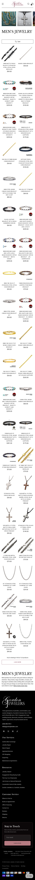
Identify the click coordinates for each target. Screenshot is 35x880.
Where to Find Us (7, 798)
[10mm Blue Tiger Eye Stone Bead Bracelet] (9, 455)
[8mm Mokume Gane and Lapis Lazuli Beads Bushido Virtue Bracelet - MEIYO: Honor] (9, 241)
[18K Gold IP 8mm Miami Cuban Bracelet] (9, 149)
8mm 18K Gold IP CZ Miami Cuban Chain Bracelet (9, 345)
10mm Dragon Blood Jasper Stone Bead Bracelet (26, 285)
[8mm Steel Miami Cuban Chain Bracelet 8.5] (9, 301)
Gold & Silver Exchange (8, 741)
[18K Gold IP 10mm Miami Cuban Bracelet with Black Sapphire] (25, 361)
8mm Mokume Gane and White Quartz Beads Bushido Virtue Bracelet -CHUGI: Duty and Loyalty (25, 223)
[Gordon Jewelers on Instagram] (8, 731)
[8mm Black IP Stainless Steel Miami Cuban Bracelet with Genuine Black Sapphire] (25, 117)
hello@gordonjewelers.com (10, 726)
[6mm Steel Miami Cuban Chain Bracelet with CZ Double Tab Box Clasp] (9, 179)
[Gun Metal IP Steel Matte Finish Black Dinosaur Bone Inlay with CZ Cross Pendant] (9, 631)
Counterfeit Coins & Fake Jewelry (11, 784)
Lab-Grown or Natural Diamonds (11, 781)
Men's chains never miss (20, 686)
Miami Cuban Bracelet (25, 63)
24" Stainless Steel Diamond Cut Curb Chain (9, 585)
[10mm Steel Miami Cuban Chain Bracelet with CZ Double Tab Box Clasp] (25, 601)
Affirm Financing (7, 805)
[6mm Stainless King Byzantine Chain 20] (25, 545)
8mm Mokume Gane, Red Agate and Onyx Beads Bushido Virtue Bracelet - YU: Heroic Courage (25, 315)
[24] (9, 573)
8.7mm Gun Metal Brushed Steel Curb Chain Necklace (9, 557)
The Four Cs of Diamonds (9, 778)
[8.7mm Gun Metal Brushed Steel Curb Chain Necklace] (9, 545)
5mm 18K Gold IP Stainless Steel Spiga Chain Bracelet (9, 285)
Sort (19, 41)
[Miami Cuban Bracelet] (25, 53)
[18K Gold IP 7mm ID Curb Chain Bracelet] (9, 361)
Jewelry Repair (6, 745)
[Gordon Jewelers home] (9, 701)
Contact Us (5, 808)
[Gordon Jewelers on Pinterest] (12, 731)
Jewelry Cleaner (6, 771)
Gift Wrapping (6, 754)
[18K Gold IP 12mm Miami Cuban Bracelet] (25, 333)
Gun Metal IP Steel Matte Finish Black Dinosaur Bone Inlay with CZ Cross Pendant (9, 645)
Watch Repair (6, 748)
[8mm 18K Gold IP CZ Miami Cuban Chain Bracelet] (9, 333)
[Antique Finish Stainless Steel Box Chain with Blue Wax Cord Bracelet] (25, 149)
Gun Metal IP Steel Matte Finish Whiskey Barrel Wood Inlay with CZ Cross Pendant (25, 497)
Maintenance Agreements (9, 761)
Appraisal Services (7, 751)
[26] (25, 455)
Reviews (4, 811)
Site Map (23, 866)
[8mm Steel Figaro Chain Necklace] (25, 631)
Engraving (5, 757)
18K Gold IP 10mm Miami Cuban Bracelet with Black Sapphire (25, 373)
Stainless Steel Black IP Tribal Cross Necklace (25, 527)
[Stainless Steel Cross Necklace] (9, 483)
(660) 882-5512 (6, 724)
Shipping (4, 814)
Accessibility (5, 868)
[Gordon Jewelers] (17, 4)
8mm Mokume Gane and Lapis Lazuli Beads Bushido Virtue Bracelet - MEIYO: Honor (9, 255)
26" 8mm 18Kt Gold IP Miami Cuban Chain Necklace (26, 467)
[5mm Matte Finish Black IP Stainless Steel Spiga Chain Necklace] (9, 53)
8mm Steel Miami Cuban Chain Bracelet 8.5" (9, 313)
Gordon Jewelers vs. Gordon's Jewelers (13, 787)
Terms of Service (15, 866)
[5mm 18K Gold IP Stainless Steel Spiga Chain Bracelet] (9, 273)
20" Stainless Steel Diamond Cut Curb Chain (25, 585)
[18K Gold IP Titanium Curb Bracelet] (25, 179)
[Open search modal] (28, 4)
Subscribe (17, 843)
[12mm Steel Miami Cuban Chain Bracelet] (25, 389)
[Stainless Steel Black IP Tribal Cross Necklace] (25, 515)
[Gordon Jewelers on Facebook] (3, 731)
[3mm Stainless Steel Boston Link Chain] (9, 601)
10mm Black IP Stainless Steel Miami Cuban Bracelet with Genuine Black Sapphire (9, 437)
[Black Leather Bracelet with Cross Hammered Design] (9, 209)
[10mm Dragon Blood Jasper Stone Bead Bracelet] (25, 273)
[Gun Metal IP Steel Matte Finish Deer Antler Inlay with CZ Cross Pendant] (9, 515)
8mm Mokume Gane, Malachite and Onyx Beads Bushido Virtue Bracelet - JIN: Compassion (25, 255)
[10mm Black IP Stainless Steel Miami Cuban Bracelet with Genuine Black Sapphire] (9, 423)
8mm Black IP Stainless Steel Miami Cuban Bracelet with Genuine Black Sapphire (25, 131)
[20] (25, 573)
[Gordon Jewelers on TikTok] (17, 731)
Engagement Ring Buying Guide (11, 775)
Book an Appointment (8, 801)
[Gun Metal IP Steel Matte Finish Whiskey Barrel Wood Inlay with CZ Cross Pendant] (25, 483)
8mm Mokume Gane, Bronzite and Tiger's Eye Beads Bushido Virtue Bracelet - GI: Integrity (9, 131)
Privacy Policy (5, 866)
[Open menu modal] (3, 4)
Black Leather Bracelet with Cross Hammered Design (9, 221)
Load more (17, 662)
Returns (4, 817)
